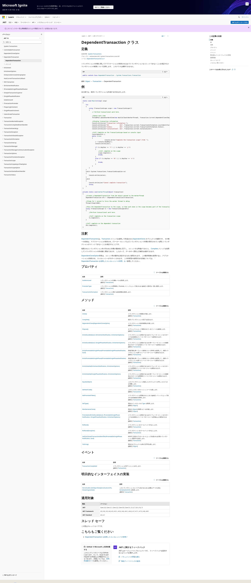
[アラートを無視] (247, 3)
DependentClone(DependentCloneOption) (96, 323)
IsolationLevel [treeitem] (8, 100)
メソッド (213, 50)
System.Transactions (94, 54)
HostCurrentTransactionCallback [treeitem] (14, 78)
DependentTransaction (89, 239)
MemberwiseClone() (88, 409)
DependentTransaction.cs (95, 59)
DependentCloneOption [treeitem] (12, 53)
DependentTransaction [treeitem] (13, 60)
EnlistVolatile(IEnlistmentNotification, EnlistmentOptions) (101, 366)
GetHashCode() (87, 390)
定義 (211, 40)
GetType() (85, 403)
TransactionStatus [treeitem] (10, 175)
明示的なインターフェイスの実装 (220, 55)
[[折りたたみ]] (41, 34)
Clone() (84, 314)
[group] (125, 164)
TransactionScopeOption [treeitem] (12, 168)
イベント (213, 52)
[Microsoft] (3, 17)
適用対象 (213, 58)
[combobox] (22, 38)
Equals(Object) (87, 382)
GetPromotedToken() (88, 395)
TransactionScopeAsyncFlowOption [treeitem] (15, 164)
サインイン (245, 17)
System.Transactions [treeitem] (10, 46)
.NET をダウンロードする (240, 22)
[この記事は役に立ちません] (235, 69)
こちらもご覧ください (217, 63)
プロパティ (213, 47)
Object (87, 81)
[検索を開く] (239, 17)
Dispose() (85, 329)
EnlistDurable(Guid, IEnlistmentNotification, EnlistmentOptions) (103, 335)
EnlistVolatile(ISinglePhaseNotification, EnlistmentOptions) (101, 374)
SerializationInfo (125, 490)
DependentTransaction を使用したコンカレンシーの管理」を (103, 261)
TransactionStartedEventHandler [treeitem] (14, 171)
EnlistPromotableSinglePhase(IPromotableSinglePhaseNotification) (104, 358)
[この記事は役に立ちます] (232, 69)
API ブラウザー (98, 36)
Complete (154, 249)
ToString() (85, 444)
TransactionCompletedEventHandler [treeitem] (16, 125)
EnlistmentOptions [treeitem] (10, 71)
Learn (83, 36)
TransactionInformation (90, 292)
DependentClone (139, 239)
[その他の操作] (168, 36)
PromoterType (86, 286)
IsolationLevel (86, 280)
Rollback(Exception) (88, 431)
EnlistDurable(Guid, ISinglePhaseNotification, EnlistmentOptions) (103, 343)
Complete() (85, 320)
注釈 (211, 45)
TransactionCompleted (89, 466)
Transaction (97, 81)
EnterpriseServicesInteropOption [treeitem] (15, 75)
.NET (89, 36)
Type (143, 403)
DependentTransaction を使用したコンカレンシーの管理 (105, 537)
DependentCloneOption (90, 256)
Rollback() (85, 425)
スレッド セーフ (215, 60)
